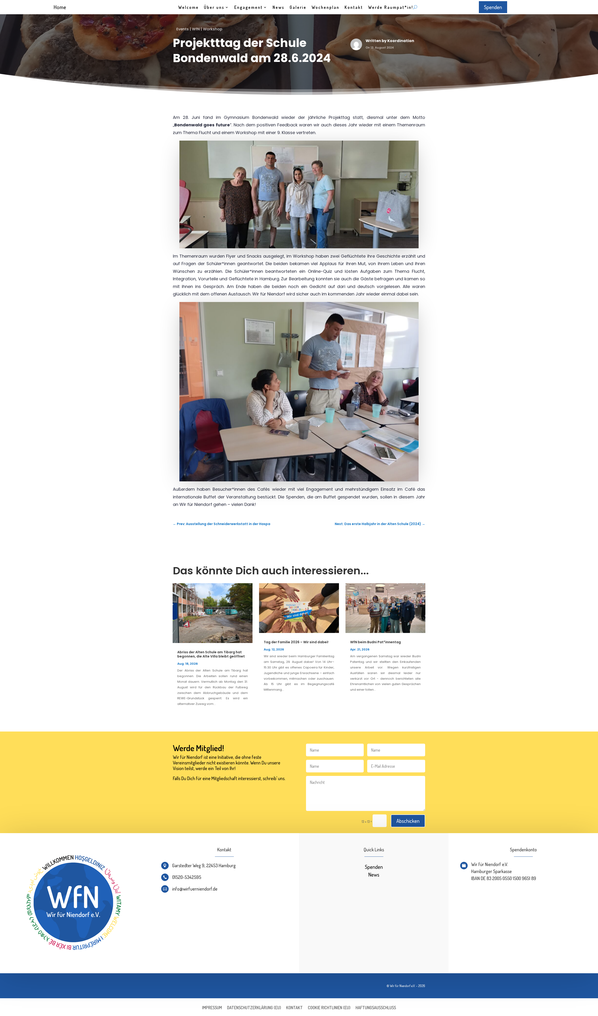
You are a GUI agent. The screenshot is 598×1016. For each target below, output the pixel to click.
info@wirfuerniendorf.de (194, 889)
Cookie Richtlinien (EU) (329, 1008)
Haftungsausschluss (376, 1008)
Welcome (188, 8)
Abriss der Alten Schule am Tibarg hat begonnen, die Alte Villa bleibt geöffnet (211, 654)
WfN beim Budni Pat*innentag (375, 642)
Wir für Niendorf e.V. (402, 986)
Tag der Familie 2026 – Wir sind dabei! (296, 642)
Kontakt (354, 8)
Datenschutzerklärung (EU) (254, 1008)
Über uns (214, 8)
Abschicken (408, 820)
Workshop (212, 29)
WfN (196, 29)
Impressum (212, 1008)
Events (182, 29)
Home (59, 7)
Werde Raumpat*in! (390, 8)
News (279, 8)
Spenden (493, 7)
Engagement (248, 8)
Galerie (298, 8)
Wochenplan (325, 8)
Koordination (400, 40)
